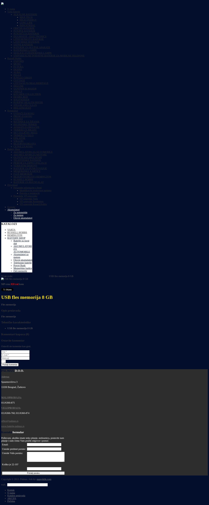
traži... (4, 484)
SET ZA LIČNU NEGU (25, 132)
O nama (11, 9)
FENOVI (18, 119)
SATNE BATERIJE (23, 44)
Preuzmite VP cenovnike (25, 196)
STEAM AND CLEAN (25, 105)
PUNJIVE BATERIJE (24, 31)
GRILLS (17, 91)
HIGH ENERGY (28, 20)
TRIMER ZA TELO (23, 135)
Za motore (18, 215)
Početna (11, 501)
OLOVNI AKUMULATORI (27, 157)
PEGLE (17, 75)
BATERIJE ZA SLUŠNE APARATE (31, 47)
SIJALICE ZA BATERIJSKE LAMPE (32, 53)
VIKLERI (18, 141)
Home (16, 276)
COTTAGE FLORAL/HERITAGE (31, 83)
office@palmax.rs (9, 421)
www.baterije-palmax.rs (12, 426)
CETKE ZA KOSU (23, 146)
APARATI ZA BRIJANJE (26, 127)
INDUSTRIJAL (27, 25)
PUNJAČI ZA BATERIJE (26, 33)
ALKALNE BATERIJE (25, 14)
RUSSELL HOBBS (23, 179)
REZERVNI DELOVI (24, 143)
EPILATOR (19, 138)
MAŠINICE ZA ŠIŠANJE (26, 121)
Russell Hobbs (14, 58)
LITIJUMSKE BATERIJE (26, 42)
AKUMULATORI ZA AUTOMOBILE (33, 152)
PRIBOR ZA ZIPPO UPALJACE (30, 163)
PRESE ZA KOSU (22, 116)
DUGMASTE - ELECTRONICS (29, 36)
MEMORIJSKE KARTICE (27, 171)
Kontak (11, 490)
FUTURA (18, 66)
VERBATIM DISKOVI (25, 165)
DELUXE (18, 86)
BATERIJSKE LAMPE (25, 50)
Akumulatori (13, 209)
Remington (12, 110)
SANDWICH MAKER (25, 88)
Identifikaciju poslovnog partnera (35, 190)
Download (12, 185)
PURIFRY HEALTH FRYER (28, 102)
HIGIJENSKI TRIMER (25, 124)
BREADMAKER (22, 108)
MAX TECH (26, 17)
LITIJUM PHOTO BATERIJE (28, 39)
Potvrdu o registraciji (30, 193)
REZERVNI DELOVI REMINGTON (32, 176)
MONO (17, 64)
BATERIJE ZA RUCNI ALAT (28, 182)
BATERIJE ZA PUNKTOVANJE (30, 168)
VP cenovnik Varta (29, 198)
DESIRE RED (20, 97)
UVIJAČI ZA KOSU (23, 113)
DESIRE (17, 69)
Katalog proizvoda (16, 495)
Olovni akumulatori (22, 218)
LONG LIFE (26, 22)
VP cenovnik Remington (31, 201)
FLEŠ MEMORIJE (22, 174)
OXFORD (18, 61)
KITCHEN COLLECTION (27, 94)
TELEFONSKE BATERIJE (27, 160)
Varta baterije (13, 11)
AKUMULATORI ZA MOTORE (30, 154)
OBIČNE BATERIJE (24, 28)
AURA (17, 72)
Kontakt (11, 207)
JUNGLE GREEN (22, 77)
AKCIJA (11, 498)
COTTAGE (19, 80)
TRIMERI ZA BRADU (25, 130)
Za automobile (20, 212)
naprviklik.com (44, 479)
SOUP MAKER (21, 99)
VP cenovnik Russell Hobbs (33, 204)
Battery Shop (13, 149)
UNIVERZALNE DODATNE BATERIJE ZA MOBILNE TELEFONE (49, 55)
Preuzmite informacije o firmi (27, 187)
